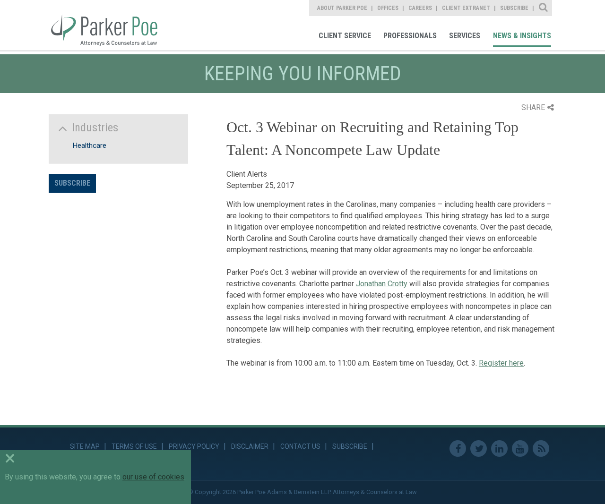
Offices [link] (387, 8)
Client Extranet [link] (466, 8)
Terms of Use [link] (134, 446)
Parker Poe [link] (110, 25)
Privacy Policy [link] (194, 446)
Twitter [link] (478, 448)
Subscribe (72, 183)
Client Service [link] (345, 35)
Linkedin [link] (499, 448)
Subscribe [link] (514, 8)
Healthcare (89, 145)
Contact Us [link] (300, 446)
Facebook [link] (457, 448)
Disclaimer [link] (249, 446)
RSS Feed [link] (541, 448)
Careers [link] (420, 8)
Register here (501, 363)
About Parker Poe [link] (342, 8)
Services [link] (464, 35)
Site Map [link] (85, 446)
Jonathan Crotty (381, 283)
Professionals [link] (410, 35)
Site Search (544, 8)
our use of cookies (153, 476)
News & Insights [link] (522, 35)
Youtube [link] (520, 448)
